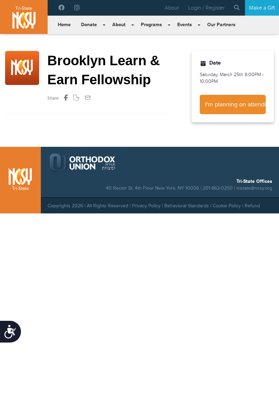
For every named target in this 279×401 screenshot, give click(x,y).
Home (64, 25)
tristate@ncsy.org (254, 188)
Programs (151, 25)
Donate (89, 25)
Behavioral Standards (186, 206)
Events (184, 25)
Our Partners (221, 25)
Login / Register (206, 7)
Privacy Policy (146, 206)
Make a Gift (262, 7)
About (172, 7)
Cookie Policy (227, 206)
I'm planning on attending (235, 104)
